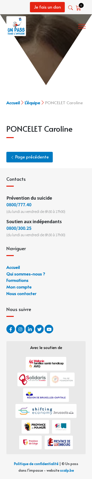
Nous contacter (21, 293)
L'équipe (32, 102)
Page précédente (31, 157)
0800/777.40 (18, 204)
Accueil (13, 102)
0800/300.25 (18, 228)
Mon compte (19, 287)
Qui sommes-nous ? (25, 274)
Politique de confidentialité (36, 463)
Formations (17, 280)
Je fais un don (47, 7)
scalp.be (67, 470)
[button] (71, 7)
